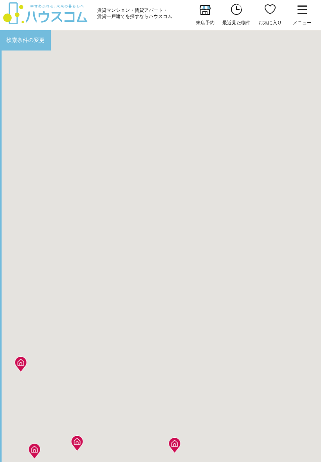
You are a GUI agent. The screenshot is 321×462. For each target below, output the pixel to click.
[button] (34, 449)
